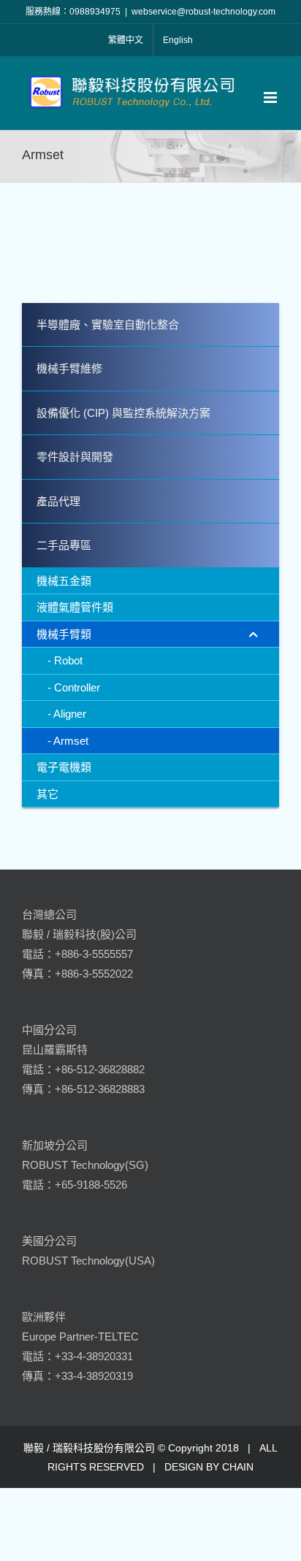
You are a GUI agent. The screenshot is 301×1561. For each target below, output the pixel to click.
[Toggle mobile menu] (271, 97)
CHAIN (238, 1467)
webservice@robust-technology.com (203, 12)
